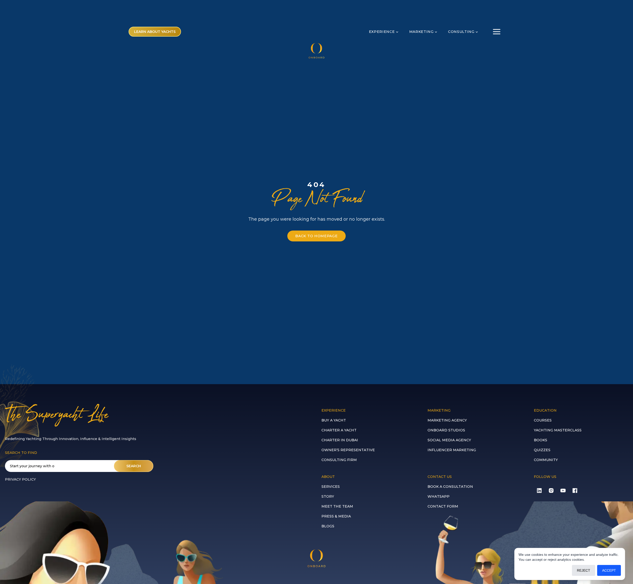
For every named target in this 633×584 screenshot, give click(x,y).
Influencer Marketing (452, 450)
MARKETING (421, 31)
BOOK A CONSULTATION (450, 486)
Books (540, 440)
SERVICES (330, 486)
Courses (543, 420)
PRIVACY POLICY (20, 479)
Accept (609, 570)
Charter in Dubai (339, 440)
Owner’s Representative (348, 450)
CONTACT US (440, 476)
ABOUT (328, 476)
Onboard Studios (446, 430)
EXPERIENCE (382, 31)
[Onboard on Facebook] (574, 490)
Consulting (461, 31)
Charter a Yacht (339, 430)
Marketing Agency (447, 420)
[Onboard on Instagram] (551, 490)
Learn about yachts (155, 31)
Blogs (327, 526)
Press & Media (336, 516)
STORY (327, 496)
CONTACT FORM (443, 506)
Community (546, 460)
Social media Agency (449, 440)
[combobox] (79, 466)
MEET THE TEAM (337, 506)
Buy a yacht (333, 420)
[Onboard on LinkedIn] (539, 490)
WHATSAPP (439, 496)
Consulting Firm (339, 460)
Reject (583, 570)
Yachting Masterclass (558, 430)
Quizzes (542, 450)
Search (133, 466)
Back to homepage (316, 236)
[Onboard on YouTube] (563, 490)
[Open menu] (496, 32)
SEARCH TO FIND (21, 452)
